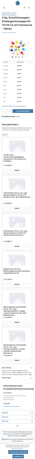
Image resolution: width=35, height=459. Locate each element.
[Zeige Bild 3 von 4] (19, 57)
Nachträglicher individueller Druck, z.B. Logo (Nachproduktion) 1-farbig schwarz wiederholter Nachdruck (14, 348)
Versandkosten (7, 434)
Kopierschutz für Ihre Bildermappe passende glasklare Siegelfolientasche (16, 271)
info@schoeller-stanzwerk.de (12, 406)
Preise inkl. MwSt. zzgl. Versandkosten (14, 106)
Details (17, 170)
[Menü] (4, 7)
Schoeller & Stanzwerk (9, 32)
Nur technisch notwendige (18, 452)
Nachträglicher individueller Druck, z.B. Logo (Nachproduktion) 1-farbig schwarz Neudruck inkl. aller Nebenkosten (14, 310)
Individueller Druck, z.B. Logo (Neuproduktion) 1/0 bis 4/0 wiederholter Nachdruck (15, 233)
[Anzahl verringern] (4, 111)
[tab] (17, 371)
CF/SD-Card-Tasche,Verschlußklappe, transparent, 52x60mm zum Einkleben (14, 158)
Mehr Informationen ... (18, 448)
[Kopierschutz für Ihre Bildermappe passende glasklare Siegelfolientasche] (16, 260)
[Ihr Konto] (29, 7)
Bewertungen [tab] (6, 377)
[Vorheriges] (3, 48)
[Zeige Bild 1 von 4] (12, 57)
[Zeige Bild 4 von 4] (22, 57)
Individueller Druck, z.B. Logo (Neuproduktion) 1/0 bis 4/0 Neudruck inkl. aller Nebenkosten (16, 195)
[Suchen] (24, 7)
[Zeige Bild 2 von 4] (16, 57)
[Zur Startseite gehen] (17, 3)
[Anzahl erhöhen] (10, 111)
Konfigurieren (18, 456)
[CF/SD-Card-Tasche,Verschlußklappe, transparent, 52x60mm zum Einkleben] (16, 146)
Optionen (5, 134)
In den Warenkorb (22, 111)
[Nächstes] (31, 48)
